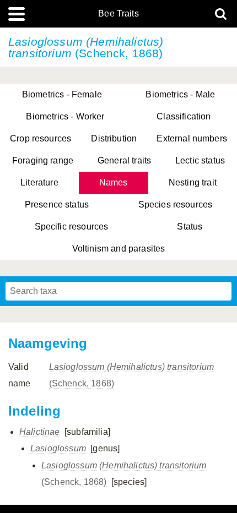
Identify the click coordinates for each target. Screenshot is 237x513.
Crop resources (40, 138)
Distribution (114, 138)
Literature (39, 182)
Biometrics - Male (180, 94)
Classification (184, 116)
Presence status (57, 204)
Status (189, 226)
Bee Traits (118, 13)
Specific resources (72, 226)
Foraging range (42, 160)
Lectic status (200, 160)
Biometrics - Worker (65, 116)
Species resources (175, 204)
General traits (124, 160)
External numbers (192, 138)
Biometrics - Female (62, 94)
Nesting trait (193, 182)
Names (113, 182)
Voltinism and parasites (118, 248)
